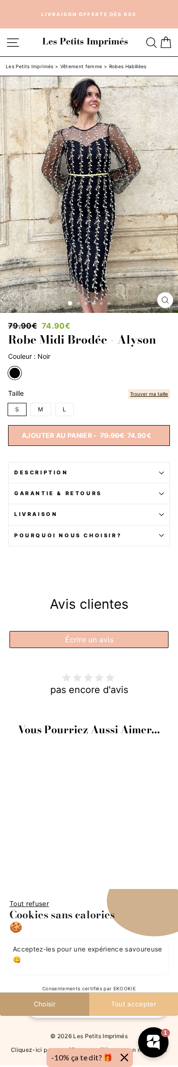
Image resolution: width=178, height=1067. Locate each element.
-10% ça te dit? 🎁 (82, 1057)
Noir (14, 373)
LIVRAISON (35, 514)
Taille (16, 393)
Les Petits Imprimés (30, 66)
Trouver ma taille (149, 394)
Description (41, 472)
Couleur (29, 356)
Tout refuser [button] (29, 903)
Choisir (45, 1004)
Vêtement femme (81, 66)
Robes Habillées (128, 66)
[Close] (124, 1057)
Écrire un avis (89, 639)
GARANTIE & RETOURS (58, 493)
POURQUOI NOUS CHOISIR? (68, 535)
